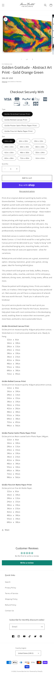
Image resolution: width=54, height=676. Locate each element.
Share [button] (7, 530)
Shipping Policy (11, 599)
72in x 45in (24, 158)
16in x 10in (23, 141)
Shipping (4, 81)
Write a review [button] (27, 562)
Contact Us (9, 610)
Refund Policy (10, 605)
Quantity (5, 164)
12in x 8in (9, 141)
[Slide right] (32, 59)
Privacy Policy (10, 588)
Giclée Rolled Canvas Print (16, 120)
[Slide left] (21, 59)
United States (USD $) (25, 653)
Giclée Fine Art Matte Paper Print (19, 131)
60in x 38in (9, 158)
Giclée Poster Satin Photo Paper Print (21, 125)
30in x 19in (24, 147)
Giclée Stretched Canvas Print (17, 114)
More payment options (27, 191)
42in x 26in (9, 152)
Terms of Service (11, 593)
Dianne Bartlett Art (23, 671)
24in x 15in (9, 147)
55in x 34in (40, 152)
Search (8, 582)
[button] (3, 5)
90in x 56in (41, 158)
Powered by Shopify (36, 671)
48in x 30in (24, 152)
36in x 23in (39, 147)
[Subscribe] (41, 627)
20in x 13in (38, 141)
